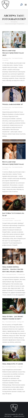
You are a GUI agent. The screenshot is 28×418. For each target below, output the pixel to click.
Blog (10, 58)
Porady (6, 218)
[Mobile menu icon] (25, 4)
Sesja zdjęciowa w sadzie (12, 364)
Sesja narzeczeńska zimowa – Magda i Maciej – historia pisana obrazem (13, 269)
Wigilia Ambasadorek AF (12, 104)
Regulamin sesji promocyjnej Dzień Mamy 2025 (13, 53)
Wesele (12, 218)
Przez (17, 58)
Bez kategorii (5, 58)
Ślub (9, 218)
